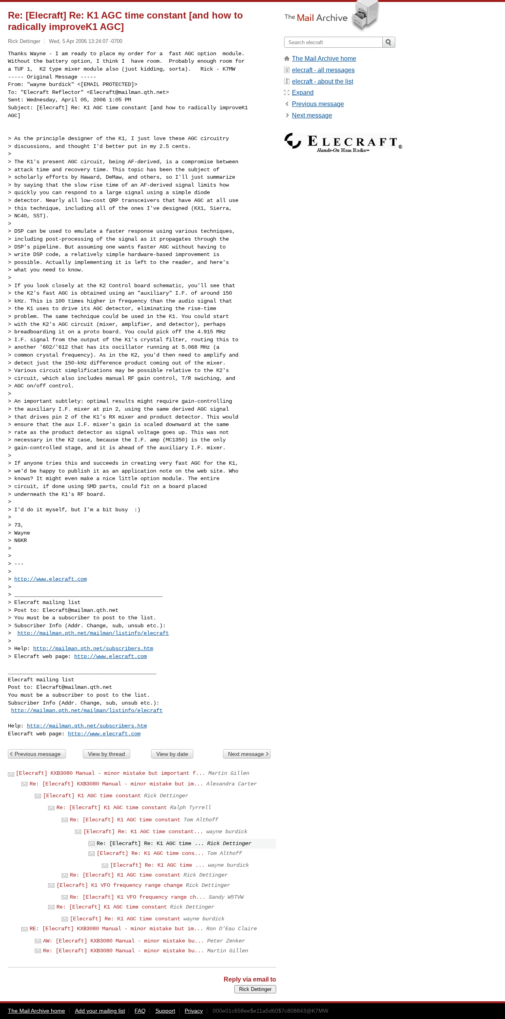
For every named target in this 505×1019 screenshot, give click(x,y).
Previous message (38, 754)
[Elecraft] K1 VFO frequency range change (119, 885)
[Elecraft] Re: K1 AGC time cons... (150, 853)
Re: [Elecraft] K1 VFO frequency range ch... (138, 897)
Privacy (194, 1011)
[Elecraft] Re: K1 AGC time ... (157, 865)
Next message (246, 754)
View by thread (106, 754)
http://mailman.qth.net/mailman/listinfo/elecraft (93, 633)
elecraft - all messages (323, 70)
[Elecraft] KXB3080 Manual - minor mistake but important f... (110, 773)
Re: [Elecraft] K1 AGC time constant (111, 807)
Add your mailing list (100, 1011)
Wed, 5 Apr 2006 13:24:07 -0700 (85, 41)
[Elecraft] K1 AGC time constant (92, 796)
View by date (172, 754)
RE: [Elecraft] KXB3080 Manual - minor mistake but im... (116, 929)
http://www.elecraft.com (50, 579)
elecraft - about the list (322, 81)
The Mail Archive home (324, 58)
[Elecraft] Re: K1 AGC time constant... (143, 831)
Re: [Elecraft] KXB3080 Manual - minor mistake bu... (123, 951)
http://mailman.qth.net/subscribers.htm (93, 648)
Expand (303, 92)
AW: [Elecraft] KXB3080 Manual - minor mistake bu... (123, 941)
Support (165, 1011)
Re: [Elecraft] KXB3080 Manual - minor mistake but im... (116, 784)
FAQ (140, 1011)
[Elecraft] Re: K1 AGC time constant (125, 919)
